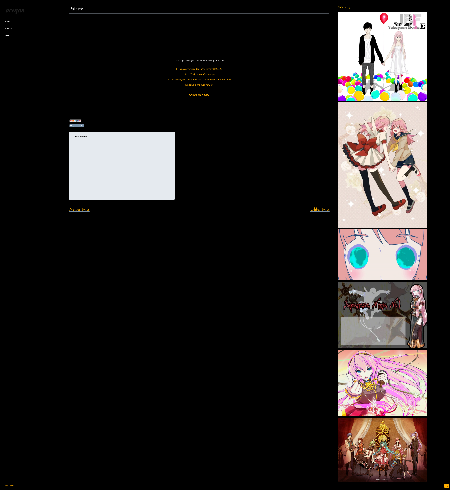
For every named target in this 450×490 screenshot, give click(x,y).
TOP (7, 35)
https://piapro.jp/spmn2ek (199, 85)
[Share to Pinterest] (80, 120)
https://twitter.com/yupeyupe (199, 74)
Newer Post (79, 209)
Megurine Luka (76, 126)
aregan (14, 10)
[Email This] (70, 120)
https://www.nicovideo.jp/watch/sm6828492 (199, 69)
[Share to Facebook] (78, 120)
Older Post (320, 209)
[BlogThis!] (73, 120)
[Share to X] (75, 120)
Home (7, 22)
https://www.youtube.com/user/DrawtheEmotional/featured (199, 80)
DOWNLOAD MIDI (199, 96)
